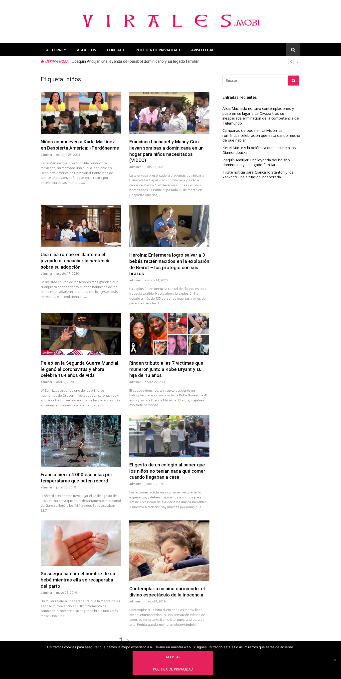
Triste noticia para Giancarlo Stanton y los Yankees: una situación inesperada (258, 175)
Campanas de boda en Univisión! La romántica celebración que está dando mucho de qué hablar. (261, 135)
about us (86, 49)
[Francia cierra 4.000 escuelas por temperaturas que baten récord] (81, 441)
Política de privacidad (173, 669)
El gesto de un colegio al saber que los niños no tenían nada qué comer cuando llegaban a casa (167, 471)
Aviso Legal (202, 49)
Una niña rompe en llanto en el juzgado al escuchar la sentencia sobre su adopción (76, 261)
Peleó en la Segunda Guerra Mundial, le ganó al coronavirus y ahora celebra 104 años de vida (80, 369)
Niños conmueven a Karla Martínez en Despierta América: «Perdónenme (80, 145)
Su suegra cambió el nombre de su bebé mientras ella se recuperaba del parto (78, 580)
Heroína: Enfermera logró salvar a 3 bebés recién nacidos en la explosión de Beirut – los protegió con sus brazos (169, 264)
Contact (116, 49)
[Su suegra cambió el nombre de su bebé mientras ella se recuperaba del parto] (81, 543)
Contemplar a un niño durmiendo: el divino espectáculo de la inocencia (167, 592)
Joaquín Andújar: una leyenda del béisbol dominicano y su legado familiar (135, 61)
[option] (186, 61)
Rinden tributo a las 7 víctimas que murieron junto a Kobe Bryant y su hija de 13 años (166, 369)
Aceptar (173, 656)
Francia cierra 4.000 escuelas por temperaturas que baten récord (76, 478)
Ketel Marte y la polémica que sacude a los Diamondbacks (259, 150)
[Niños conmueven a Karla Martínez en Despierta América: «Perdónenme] (81, 113)
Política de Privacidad (158, 49)
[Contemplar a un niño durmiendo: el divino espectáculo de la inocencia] (169, 550)
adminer (46, 155)
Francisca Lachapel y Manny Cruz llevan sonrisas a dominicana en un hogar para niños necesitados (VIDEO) (166, 151)
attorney (56, 49)
